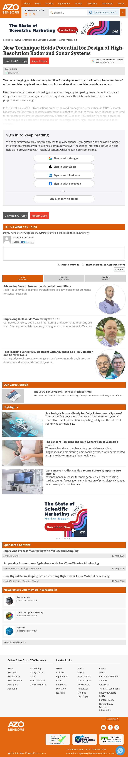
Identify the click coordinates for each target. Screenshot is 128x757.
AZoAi (33, 676)
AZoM (10, 668)
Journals (60, 692)
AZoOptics (12, 684)
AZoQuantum (37, 672)
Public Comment (70, 264)
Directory (61, 688)
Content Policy (106, 699)
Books (81, 668)
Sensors (21, 627)
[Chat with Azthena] (120, 750)
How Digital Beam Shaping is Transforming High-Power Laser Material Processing (56, 576)
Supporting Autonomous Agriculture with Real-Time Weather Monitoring (51, 563)
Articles (60, 672)
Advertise (104, 684)
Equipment (62, 676)
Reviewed (13, 72)
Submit (119, 269)
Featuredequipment (64, 278)
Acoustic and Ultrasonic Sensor (40, 39)
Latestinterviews (22, 278)
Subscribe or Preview (27, 600)
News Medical (37, 680)
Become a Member (109, 676)
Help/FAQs (83, 688)
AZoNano (12, 672)
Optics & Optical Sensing (30, 612)
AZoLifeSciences (38, 684)
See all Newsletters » (15, 642)
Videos (59, 680)
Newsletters (84, 684)
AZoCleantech (14, 680)
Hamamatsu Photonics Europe (24, 580)
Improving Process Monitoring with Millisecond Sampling (41, 551)
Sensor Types (84, 680)
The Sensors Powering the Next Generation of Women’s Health (81, 443)
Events (81, 672)
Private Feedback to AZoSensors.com (105, 264)
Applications (84, 676)
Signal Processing (68, 39)
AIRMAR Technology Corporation (25, 568)
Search (102, 672)
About (102, 668)
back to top (112, 718)
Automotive (23, 597)
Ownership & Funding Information (106, 707)
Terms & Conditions (109, 688)
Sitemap (82, 692)
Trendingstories (105, 278)
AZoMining (36, 668)
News (18, 39)
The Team (83, 696)
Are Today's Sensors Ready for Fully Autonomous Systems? (83, 413)
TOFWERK (13, 555)
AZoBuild (12, 688)
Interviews (61, 684)
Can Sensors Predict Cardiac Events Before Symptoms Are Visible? (83, 472)
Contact (103, 680)
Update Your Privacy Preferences (28, 753)
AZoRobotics (13, 676)
